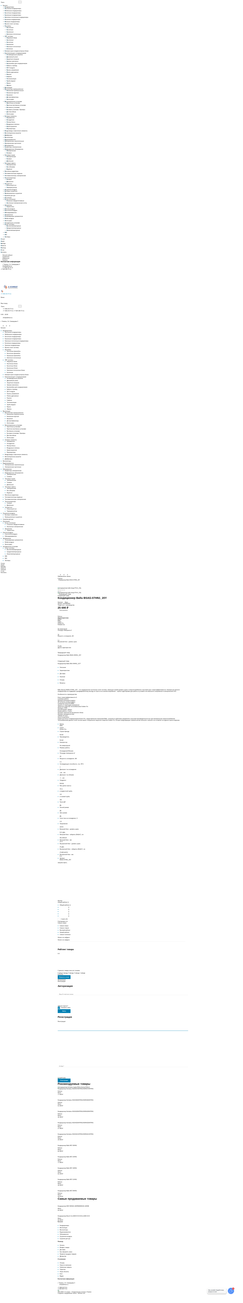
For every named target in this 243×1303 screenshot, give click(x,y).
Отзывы (62, 1263)
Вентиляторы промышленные (14, 89)
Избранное (5, 258)
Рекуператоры (11, 128)
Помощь (3, 247)
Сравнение (5, 256)
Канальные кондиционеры (13, 15)
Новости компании (65, 1265)
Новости (3, 245)
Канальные (10, 32)
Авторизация (62, 980)
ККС (6, 234)
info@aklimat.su (7, 266)
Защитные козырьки (13, 59)
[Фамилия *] (123, 1035)
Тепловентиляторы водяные (13, 173)
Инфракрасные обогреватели (14, 149)
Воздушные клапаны (13, 124)
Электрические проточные (13, 143)
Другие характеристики (64, 647)
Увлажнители (9, 214)
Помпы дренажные (12, 72)
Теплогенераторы (10, 178)
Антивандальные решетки (15, 54)
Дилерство (63, 1256)
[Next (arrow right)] (60, 591)
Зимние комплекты (12, 61)
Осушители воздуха (11, 189)
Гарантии (62, 1269)
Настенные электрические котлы (17, 203)
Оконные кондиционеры (12, 21)
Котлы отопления (10, 199)
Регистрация (61, 981)
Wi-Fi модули (11, 68)
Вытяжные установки (13, 107)
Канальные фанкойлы (14, 355)
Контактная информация (66, 1279)
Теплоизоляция (11, 78)
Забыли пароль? (63, 1006)
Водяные (9, 169)
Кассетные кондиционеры (13, 13)
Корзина (5, 260)
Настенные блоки (12, 363)
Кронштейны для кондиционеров (17, 63)
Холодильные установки (12, 223)
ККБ (6, 232)
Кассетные (10, 29)
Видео (62, 1276)
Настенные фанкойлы (14, 351)
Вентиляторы (9, 137)
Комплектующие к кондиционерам (15, 53)
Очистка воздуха (10, 209)
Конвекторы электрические (13, 147)
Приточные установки (13, 103)
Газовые (9, 153)
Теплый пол (8, 183)
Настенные (10, 27)
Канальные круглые (13, 92)
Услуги (3, 239)
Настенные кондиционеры (13, 8)
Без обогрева (11, 167)
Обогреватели (9, 145)
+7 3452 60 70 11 (7, 267)
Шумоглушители (12, 126)
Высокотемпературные (14, 226)
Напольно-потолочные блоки (16, 370)
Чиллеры (7, 237)
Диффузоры (8, 135)
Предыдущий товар (64, 594)
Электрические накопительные (14, 141)
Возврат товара (64, 1247)
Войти (64, 1011)
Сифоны (9, 76)
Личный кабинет (7, 255)
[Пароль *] (123, 1051)
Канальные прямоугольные (15, 90)
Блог (61, 1274)
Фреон (9, 83)
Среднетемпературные (14, 228)
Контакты (3, 252)
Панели (9, 74)
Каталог (5, 5)
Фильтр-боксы (11, 122)
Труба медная (11, 81)
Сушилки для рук (10, 195)
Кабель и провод (12, 65)
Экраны (9, 85)
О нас (2, 250)
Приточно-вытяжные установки (16, 105)
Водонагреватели (10, 139)
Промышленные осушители (13, 193)
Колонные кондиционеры (12, 19)
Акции (2, 241)
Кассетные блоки (12, 366)
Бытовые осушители (11, 191)
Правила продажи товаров (68, 1254)
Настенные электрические (15, 526)
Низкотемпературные (13, 230)
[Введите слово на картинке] (123, 1074)
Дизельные (10, 161)
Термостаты (10, 206)
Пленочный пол (11, 185)
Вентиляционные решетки (13, 133)
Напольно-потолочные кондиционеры (16, 17)
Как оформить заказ (66, 1252)
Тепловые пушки (10, 155)
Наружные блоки (12, 38)
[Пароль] (123, 1002)
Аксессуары (10, 99)
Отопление (8, 197)
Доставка (62, 1249)
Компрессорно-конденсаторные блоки (16, 51)
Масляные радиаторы (11, 171)
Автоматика (8, 205)
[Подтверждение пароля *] (123, 1058)
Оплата (62, 1245)
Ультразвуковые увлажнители (14, 216)
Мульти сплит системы (12, 24)
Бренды (3, 243)
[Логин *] (123, 1043)
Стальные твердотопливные (15, 200)
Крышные (10, 95)
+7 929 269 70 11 (6, 269)
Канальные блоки (12, 368)
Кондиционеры (9, 7)
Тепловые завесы (10, 163)
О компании (62, 1259)
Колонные (10, 48)
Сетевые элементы (11, 116)
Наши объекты (64, 1271)
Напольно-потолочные (14, 34)
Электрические (11, 150)
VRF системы (9, 36)
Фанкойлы (8, 26)
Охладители (10, 120)
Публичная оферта (66, 1267)
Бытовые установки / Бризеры (16, 109)
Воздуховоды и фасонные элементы (16, 131)
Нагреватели (11, 117)
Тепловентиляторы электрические (15, 175)
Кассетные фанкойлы (13, 353)
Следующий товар (64, 595)
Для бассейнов (11, 111)
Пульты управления (13, 70)
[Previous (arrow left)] (58, 591)
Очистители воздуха (11, 210)
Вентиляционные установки (13, 101)
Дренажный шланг (12, 57)
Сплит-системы (9, 224)
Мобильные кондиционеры (13, 10)
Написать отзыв (64, 977)
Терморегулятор (12, 187)
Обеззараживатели (11, 212)
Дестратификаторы (13, 97)
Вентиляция (8, 87)
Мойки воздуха (9, 218)
